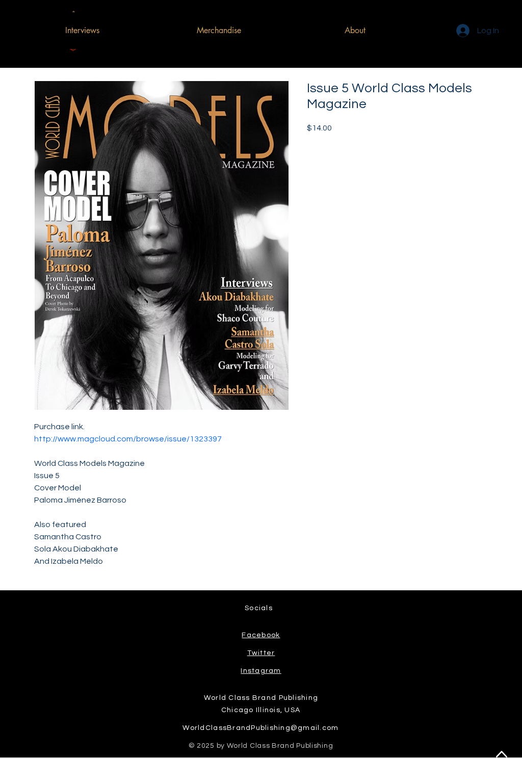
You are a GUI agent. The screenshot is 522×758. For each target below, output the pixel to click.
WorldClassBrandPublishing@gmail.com (260, 727)
